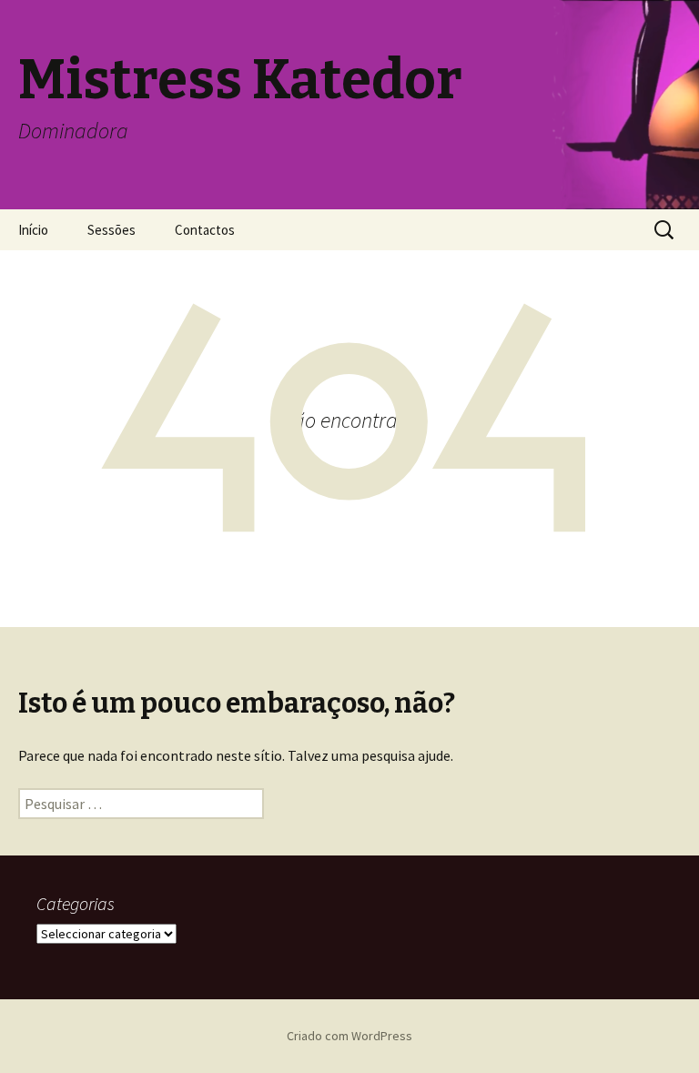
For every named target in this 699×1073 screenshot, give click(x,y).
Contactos (205, 229)
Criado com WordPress (349, 1035)
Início (33, 229)
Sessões (111, 229)
